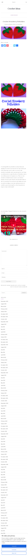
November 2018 (4, 459)
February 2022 (4, 360)
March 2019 (3, 449)
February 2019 (4, 451)
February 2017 (4, 512)
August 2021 (3, 375)
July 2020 (3, 408)
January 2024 (4, 311)
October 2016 (4, 523)
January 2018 (3, 484)
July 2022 (3, 349)
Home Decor (14, 15)
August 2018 (3, 467)
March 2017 (3, 510)
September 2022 (4, 344)
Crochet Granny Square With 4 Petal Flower (13, 285)
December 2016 (4, 518)
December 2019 (4, 426)
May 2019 (3, 444)
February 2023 (4, 334)
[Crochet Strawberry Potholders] (13, 33)
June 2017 (3, 502)
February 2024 (4, 309)
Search (24, 292)
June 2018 (3, 472)
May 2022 (3, 352)
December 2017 (4, 487)
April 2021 (3, 385)
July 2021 (3, 377)
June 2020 (3, 411)
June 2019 (3, 441)
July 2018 (3, 469)
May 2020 (3, 413)
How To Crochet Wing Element (18, 286)
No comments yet (14, 239)
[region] (14, 545)
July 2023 (3, 326)
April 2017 (3, 507)
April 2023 (3, 332)
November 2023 (4, 316)
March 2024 (3, 306)
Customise (14, 549)
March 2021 (3, 388)
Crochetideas (19, 24)
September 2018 (4, 464)
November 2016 (4, 520)
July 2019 (3, 439)
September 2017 (4, 495)
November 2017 (4, 490)
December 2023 (4, 314)
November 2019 (4, 428)
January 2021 (3, 393)
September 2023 (4, 321)
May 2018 (3, 474)
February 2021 (4, 390)
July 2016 (3, 530)
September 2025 (4, 301)
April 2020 (3, 416)
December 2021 (4, 365)
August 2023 (3, 324)
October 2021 (4, 370)
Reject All (14, 553)
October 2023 (4, 319)
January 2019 (3, 454)
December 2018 (4, 456)
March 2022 (3, 357)
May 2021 (3, 382)
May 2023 (3, 329)
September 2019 (4, 433)
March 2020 (3, 418)
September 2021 (4, 372)
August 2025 (3, 303)
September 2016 (4, 525)
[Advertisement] (14, 66)
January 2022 (3, 362)
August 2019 (3, 436)
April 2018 (3, 477)
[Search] (26, 2)
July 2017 (3, 500)
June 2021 (3, 380)
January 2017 (3, 515)
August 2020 (3, 405)
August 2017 (3, 497)
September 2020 (4, 403)
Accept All (14, 546)
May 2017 (3, 505)
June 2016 (3, 533)
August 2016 (3, 528)
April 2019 (3, 446)
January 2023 (3, 337)
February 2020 (4, 421)
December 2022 (4, 339)
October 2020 (4, 400)
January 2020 (4, 423)
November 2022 (4, 342)
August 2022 (3, 347)
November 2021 (4, 367)
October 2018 (4, 461)
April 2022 (3, 354)
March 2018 (3, 479)
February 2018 (4, 482)
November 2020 (4, 398)
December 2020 (4, 395)
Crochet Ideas (14, 9)
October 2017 (4, 492)
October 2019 (4, 431)
